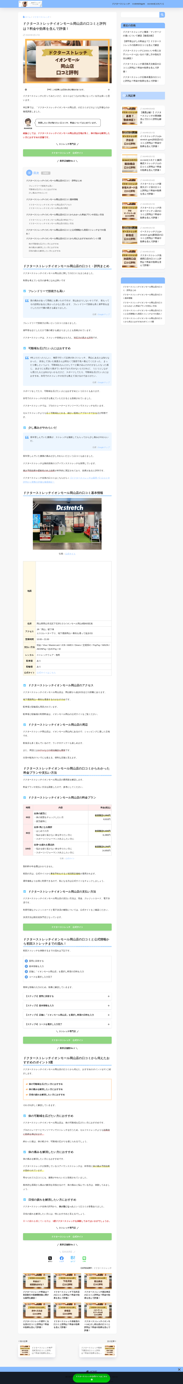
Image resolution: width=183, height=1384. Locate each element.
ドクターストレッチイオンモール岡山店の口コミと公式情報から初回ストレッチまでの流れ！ (142, 312)
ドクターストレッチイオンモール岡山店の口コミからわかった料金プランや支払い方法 (65, 214)
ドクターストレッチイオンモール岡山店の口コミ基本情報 (52, 199)
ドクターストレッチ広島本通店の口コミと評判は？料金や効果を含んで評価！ (142, 79)
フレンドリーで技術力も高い (41, 186)
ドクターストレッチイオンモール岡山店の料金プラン (51, 220)
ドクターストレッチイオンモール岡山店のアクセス (50, 205)
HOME (93, 1371)
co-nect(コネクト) (155, 4)
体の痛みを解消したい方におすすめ (44, 247)
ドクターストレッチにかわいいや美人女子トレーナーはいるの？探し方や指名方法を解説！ (142, 54)
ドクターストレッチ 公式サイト (67, 153)
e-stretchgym (138, 4)
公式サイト (70, 554)
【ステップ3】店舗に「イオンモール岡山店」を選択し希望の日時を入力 (59, 1015)
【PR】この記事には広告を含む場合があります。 (65, 90)
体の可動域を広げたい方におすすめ (44, 244)
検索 (162, 15)
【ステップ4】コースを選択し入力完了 (43, 1024)
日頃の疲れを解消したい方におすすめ (45, 251)
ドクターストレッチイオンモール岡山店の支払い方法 (51, 223)
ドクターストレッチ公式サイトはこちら (91, 1376)
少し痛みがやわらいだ (38, 193)
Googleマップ (104, 314)
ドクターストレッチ (121, 4)
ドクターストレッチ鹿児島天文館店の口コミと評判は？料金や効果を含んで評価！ (142, 68)
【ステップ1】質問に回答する (39, 996)
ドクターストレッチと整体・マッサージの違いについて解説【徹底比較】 (142, 34)
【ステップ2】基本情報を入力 (39, 1005)
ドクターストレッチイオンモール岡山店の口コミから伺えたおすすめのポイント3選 (63, 238)
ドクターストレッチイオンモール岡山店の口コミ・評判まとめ (54, 180)
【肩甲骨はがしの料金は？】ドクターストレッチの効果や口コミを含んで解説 (142, 43)
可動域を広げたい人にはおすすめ (43, 189)
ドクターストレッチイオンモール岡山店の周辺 (48, 208)
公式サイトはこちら (46, 673)
